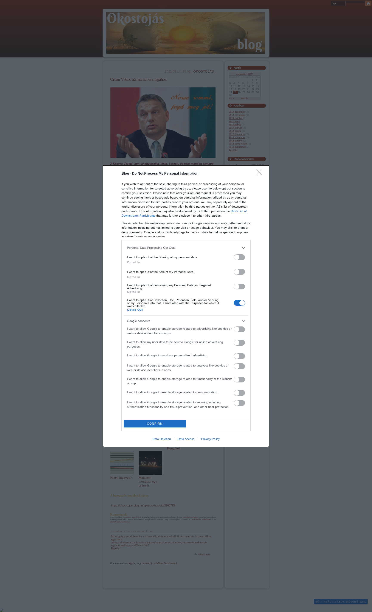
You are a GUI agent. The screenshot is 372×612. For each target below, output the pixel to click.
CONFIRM (155, 423)
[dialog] (186, 306)
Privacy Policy (210, 439)
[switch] (239, 257)
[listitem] (186, 247)
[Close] (260, 174)
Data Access (186, 439)
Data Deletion (161, 439)
